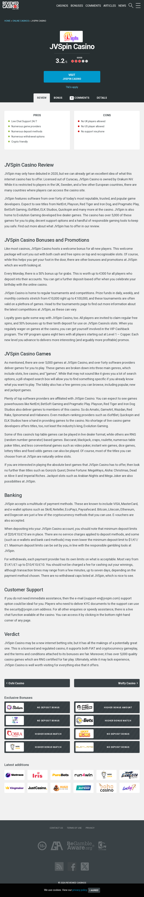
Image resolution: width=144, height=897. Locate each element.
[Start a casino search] (131, 5)
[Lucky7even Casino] (129, 787)
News (122, 5)
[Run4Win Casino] (83, 774)
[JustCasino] (37, 787)
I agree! (94, 890)
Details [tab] (102, 97)
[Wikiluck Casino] (106, 774)
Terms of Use (74, 828)
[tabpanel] (72, 389)
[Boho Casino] (106, 787)
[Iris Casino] (37, 774)
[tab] (58, 97)
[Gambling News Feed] (59, 866)
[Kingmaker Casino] (14, 787)
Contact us (56, 828)
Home (7, 21)
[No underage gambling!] (42, 845)
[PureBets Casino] (60, 774)
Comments (93, 5)
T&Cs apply (72, 87)
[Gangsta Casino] (129, 774)
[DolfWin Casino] (83, 787)
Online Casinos (20, 21)
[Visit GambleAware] (80, 845)
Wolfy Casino (127, 683)
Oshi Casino (16, 683)
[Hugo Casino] (60, 787)
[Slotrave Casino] (14, 774)
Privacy (90, 828)
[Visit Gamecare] (102, 845)
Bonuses (77, 5)
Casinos (62, 5)
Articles (109, 5)
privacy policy (79, 890)
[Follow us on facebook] (72, 866)
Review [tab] (41, 97)
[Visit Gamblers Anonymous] (57, 845)
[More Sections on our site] (138, 5)
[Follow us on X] (84, 866)
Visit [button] (72, 76)
